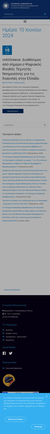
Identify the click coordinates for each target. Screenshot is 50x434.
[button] (15, 419)
